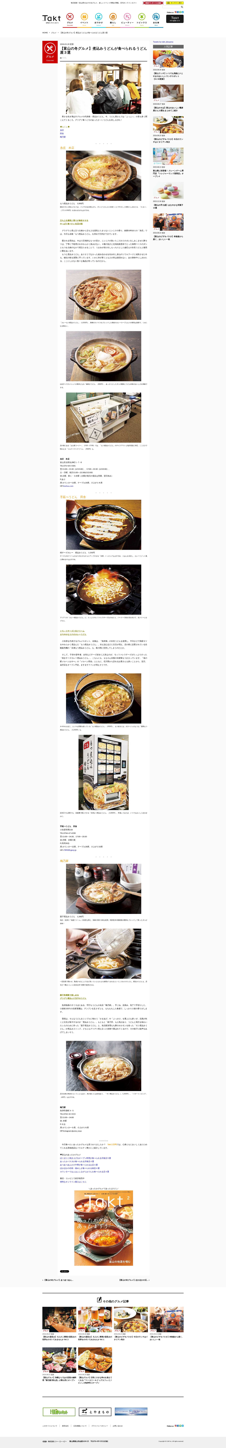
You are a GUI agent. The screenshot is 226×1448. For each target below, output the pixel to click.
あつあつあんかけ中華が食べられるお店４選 (79, 1165)
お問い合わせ (118, 1426)
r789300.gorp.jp (69, 850)
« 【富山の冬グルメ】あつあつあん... (57, 1280)
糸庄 (62, 130)
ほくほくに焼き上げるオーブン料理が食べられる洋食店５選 (85, 1158)
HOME (45, 33)
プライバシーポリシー (99, 1426)
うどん (64, 57)
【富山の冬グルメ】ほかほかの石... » (134, 1280)
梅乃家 (63, 137)
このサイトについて (49, 1426)
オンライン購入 (176, 3)
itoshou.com (68, 486)
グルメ (53, 33)
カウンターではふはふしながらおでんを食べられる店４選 (84, 1172)
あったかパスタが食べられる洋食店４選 (77, 1161)
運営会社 (65, 1426)
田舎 (62, 133)
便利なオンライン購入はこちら (73, 1182)
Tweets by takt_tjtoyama (163, 42)
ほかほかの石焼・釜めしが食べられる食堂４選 (80, 1168)
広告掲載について (80, 1426)
